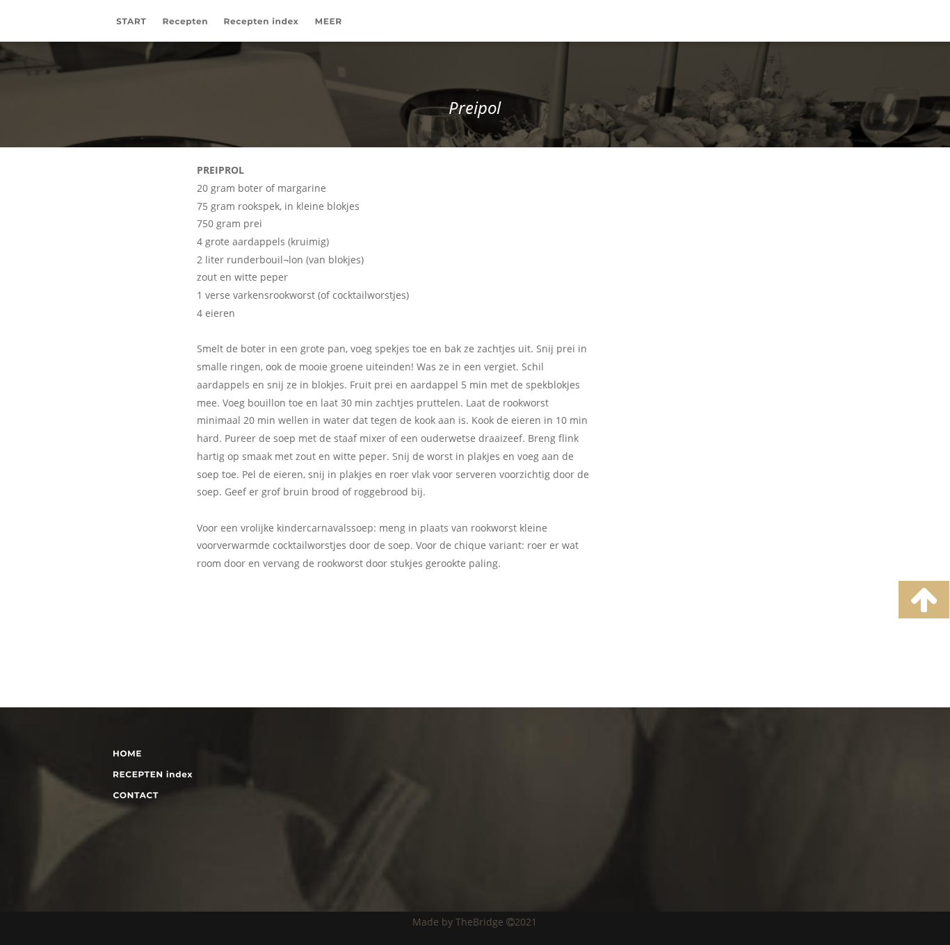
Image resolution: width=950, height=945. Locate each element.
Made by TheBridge (459, 921)
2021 (526, 921)
